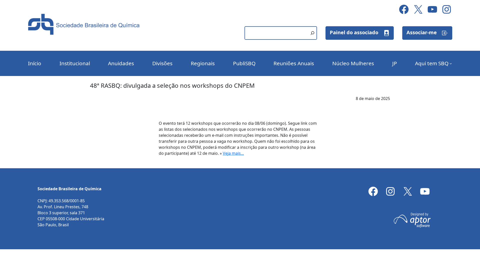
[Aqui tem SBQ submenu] (451, 63)
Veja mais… (233, 153)
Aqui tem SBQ (431, 63)
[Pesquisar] (313, 33)
